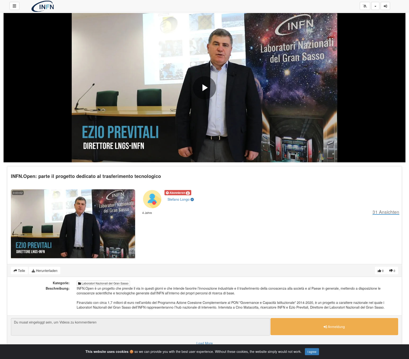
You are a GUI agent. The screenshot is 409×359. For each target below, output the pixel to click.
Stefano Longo (179, 199)
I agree (311, 352)
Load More (204, 343)
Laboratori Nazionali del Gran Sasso (105, 283)
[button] (177, 192)
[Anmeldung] (385, 6)
